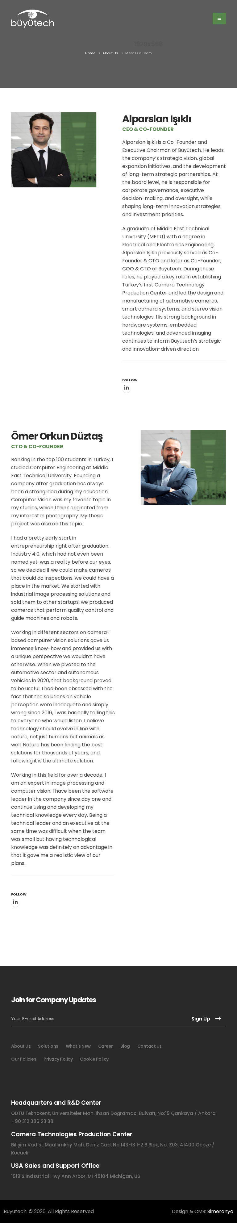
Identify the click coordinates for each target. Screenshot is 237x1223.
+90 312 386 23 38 (32, 1121)
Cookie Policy (94, 1059)
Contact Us (149, 1046)
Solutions (48, 1046)
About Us (110, 53)
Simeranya (220, 1211)
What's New (78, 1046)
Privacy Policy (58, 1059)
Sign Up (200, 1018)
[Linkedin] (126, 388)
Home (90, 53)
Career (105, 1046)
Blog (125, 1046)
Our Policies (23, 1059)
